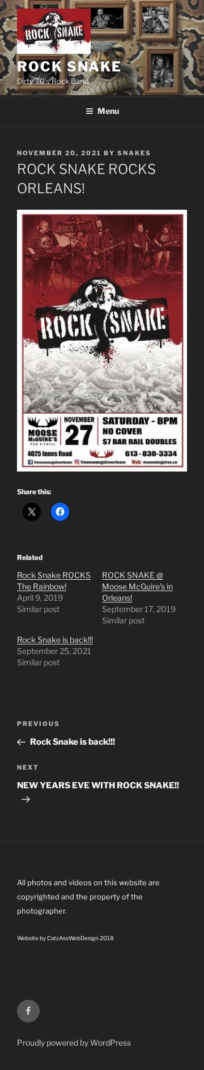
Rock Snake (69, 66)
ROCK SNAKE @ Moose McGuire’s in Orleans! (137, 586)
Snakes (134, 153)
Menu (108, 111)
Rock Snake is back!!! (55, 639)
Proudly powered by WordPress (74, 1042)
